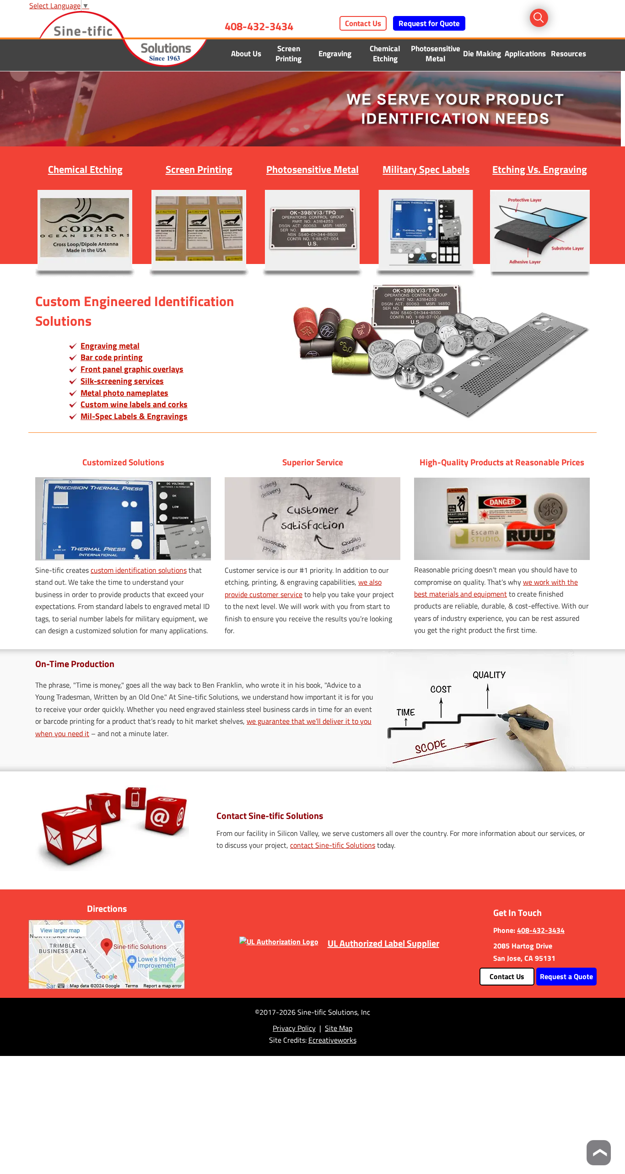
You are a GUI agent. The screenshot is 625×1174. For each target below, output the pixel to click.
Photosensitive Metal (435, 54)
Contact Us (363, 23)
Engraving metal (110, 345)
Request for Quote (429, 23)
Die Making (482, 53)
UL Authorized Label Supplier (383, 943)
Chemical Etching (385, 54)
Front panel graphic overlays (132, 369)
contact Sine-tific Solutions (332, 845)
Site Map (338, 1028)
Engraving (334, 53)
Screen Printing (288, 54)
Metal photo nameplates (124, 393)
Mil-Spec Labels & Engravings (134, 416)
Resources (568, 53)
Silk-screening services (122, 381)
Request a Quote (566, 976)
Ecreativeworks (332, 1039)
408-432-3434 (259, 26)
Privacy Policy (294, 1028)
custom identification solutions (139, 570)
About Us (246, 53)
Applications (525, 53)
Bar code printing (112, 357)
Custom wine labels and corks (134, 404)
